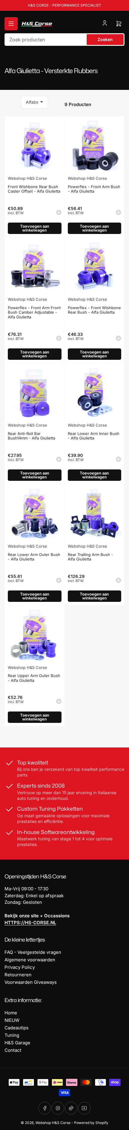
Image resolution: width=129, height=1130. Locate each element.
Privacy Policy (19, 967)
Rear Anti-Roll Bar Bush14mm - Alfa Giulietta (31, 436)
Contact (12, 1050)
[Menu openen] (11, 23)
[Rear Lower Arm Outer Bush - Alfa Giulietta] (35, 514)
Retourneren (18, 975)
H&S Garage (17, 1043)
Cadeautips (16, 1028)
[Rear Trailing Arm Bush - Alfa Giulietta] (95, 514)
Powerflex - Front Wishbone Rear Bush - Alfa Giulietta (94, 310)
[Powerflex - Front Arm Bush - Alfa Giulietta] (95, 146)
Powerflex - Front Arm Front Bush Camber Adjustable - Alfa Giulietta (34, 312)
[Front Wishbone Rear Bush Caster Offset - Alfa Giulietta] (35, 146)
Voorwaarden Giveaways (30, 982)
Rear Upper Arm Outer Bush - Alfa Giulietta (34, 678)
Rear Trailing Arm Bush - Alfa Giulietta (90, 557)
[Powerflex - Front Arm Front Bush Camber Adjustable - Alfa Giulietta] (35, 267)
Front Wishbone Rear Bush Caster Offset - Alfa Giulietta (34, 189)
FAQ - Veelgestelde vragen (32, 952)
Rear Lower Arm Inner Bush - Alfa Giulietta (93, 436)
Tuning (11, 1035)
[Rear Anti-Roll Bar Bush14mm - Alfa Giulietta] (35, 393)
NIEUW (12, 1020)
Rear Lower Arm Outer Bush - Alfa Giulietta (34, 557)
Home (10, 1013)
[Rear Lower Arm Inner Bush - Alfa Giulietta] (95, 393)
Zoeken (105, 39)
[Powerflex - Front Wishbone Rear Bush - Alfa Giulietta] (95, 267)
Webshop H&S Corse (27, 178)
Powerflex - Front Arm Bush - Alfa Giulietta (94, 189)
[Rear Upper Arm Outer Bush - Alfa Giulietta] (35, 635)
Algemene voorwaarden (29, 960)
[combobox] (64, 39)
